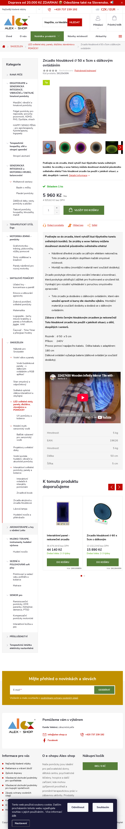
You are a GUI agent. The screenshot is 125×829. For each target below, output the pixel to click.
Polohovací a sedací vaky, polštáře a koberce (23, 577)
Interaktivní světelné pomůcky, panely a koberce (23, 470)
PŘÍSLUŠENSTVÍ (19, 636)
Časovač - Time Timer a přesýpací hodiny (24, 331)
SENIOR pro (16, 595)
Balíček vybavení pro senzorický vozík (25, 437)
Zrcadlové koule (24, 492)
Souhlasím (103, 807)
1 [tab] (81, 576)
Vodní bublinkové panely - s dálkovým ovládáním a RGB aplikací (25, 369)
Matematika (19, 310)
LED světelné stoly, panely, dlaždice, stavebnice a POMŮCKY (23, 405)
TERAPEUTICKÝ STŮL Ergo (21, 226)
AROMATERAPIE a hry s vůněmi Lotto (22, 529)
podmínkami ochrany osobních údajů (59, 698)
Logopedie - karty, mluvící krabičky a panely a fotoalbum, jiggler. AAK (23, 320)
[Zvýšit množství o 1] (56, 208)
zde (14, 815)
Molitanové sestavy (22, 181)
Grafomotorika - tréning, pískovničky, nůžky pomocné (23, 248)
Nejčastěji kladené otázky (14, 9)
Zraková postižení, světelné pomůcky (22, 303)
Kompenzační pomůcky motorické (23, 617)
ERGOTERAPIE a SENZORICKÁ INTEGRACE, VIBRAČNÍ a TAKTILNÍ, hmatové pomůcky (22, 90)
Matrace (17, 585)
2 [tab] (84, 576)
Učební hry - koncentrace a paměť (23, 286)
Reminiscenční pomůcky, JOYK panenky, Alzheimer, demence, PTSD (23, 605)
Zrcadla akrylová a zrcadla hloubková (22, 502)
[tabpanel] (63, 533)
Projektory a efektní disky (23, 449)
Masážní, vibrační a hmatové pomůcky (22, 104)
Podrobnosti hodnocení (85, 70)
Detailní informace (78, 175)
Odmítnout (77, 807)
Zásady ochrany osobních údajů (18, 794)
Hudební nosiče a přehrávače (22, 516)
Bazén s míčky (23, 187)
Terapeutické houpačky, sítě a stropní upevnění (18, 146)
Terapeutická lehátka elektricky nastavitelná (21, 646)
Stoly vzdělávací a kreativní (22, 259)
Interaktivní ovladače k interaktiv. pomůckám (22, 483)
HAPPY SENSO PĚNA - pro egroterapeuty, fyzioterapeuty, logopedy (24, 129)
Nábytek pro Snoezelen (19, 350)
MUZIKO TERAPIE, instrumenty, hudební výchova (20, 542)
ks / (100, 766)
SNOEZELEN (16, 342)
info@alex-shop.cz (57, 734)
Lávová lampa (20, 508)
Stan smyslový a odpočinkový (21, 383)
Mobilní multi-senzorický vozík (21, 427)
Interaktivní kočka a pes (23, 625)
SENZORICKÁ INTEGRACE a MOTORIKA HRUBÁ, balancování (20, 170)
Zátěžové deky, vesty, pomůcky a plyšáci (23, 202)
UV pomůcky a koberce (24, 417)
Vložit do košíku (86, 210)
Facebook (53, 740)
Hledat (74, 22)
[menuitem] (9, 36)
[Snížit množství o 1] (56, 212)
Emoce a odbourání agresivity (23, 294)
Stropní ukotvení (21, 156)
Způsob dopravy (13, 773)
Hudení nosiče (20, 551)
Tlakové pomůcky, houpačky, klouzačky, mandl (23, 212)
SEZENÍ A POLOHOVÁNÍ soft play (20, 564)
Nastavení (21, 823)
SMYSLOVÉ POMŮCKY (22, 278)
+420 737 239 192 (94, 734)
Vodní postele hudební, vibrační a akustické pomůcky (23, 459)
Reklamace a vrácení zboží (18, 768)
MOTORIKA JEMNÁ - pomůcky (20, 238)
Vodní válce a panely (23, 357)
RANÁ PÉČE (16, 74)
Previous (111, 487)
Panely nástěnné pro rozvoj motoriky (23, 267)
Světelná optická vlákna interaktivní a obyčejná (23, 393)
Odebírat (104, 689)
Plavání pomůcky (24, 193)
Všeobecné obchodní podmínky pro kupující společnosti (21, 787)
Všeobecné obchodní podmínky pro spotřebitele (21, 779)
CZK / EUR (108, 9)
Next (119, 487)
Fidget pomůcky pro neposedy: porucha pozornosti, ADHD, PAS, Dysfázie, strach (24, 115)
